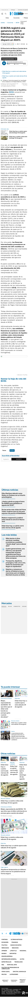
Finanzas (15, 942)
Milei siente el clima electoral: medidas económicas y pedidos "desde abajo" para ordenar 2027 (16, 542)
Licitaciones (14, 974)
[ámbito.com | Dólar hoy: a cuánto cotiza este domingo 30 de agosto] (4, 138)
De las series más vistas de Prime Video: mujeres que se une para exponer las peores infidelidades (14, 511)
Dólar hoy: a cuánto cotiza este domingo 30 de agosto (18, 137)
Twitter (2, 933)
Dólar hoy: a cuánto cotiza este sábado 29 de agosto (18, 723)
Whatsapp (22, 933)
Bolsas (10, 606)
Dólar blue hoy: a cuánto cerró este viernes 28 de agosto (13, 527)
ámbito (3, 22)
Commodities (17, 606)
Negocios (15, 948)
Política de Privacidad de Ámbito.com (10, 968)
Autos (22, 959)
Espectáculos (6, 962)
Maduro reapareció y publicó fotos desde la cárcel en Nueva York (13, 519)
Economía (16, 18)
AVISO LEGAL (6, 971)
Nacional (23, 951)
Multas (4, 974)
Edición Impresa (7, 956)
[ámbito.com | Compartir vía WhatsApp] (15, 44)
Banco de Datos (15, 945)
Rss (3, 965)
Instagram (10, 933)
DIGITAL (5, 981)
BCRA (17, 22)
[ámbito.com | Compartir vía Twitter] (20, 44)
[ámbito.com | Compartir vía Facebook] (18, 44)
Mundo (4, 953)
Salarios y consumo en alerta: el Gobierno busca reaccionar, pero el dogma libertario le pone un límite (15, 572)
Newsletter (23, 933)
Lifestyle (13, 951)
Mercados (5, 948)
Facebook (6, 933)
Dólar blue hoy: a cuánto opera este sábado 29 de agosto (21, 704)
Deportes (13, 953)
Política (4, 945)
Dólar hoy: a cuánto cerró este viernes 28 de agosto (14, 770)
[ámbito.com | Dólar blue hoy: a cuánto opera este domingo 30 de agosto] (4, 133)
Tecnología (18, 962)
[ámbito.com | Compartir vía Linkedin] (22, 44)
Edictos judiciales (19, 971)
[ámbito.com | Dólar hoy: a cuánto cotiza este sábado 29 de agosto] (5, 725)
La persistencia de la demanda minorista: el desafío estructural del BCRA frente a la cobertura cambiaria (19, 736)
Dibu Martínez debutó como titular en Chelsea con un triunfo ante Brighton (13, 495)
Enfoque (13, 9)
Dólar (7, 18)
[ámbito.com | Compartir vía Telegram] (24, 44)
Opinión (4, 951)
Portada (5, 939)
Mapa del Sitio (12, 965)
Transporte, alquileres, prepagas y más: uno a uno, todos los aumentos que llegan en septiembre (16, 563)
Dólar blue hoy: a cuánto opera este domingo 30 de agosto (18, 132)
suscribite (21, 13)
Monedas (4, 606)
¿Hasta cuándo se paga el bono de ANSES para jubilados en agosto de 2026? (13, 503)
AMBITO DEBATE (23, 981)
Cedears (24, 606)
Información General (9, 959)
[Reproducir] (4, 63)
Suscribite (19, 459)
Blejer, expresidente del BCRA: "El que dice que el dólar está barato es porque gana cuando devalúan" (6, 709)
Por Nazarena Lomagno (6, 816)
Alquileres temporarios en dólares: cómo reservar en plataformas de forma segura (13, 871)
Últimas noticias (16, 939)
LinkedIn (14, 933)
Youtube (18, 933)
